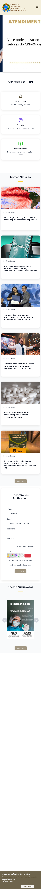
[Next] (36, 41)
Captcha (10, 551)
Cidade (10, 519)
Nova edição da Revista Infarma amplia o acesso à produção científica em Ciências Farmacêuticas (20, 268)
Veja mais (20, 481)
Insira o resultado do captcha (19, 561)
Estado (9, 509)
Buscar (21, 571)
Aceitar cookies (27, 886)
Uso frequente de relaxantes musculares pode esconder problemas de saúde (16, 414)
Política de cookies (7, 881)
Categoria (11, 529)
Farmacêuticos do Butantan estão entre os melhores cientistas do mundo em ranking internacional (18, 365)
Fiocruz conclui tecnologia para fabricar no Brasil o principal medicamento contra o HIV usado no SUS (19, 464)
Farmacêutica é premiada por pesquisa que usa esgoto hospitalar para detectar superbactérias (19, 317)
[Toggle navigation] (37, 7)
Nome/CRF (11, 539)
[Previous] (5, 41)
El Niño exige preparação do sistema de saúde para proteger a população (20, 218)
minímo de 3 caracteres (25, 547)
